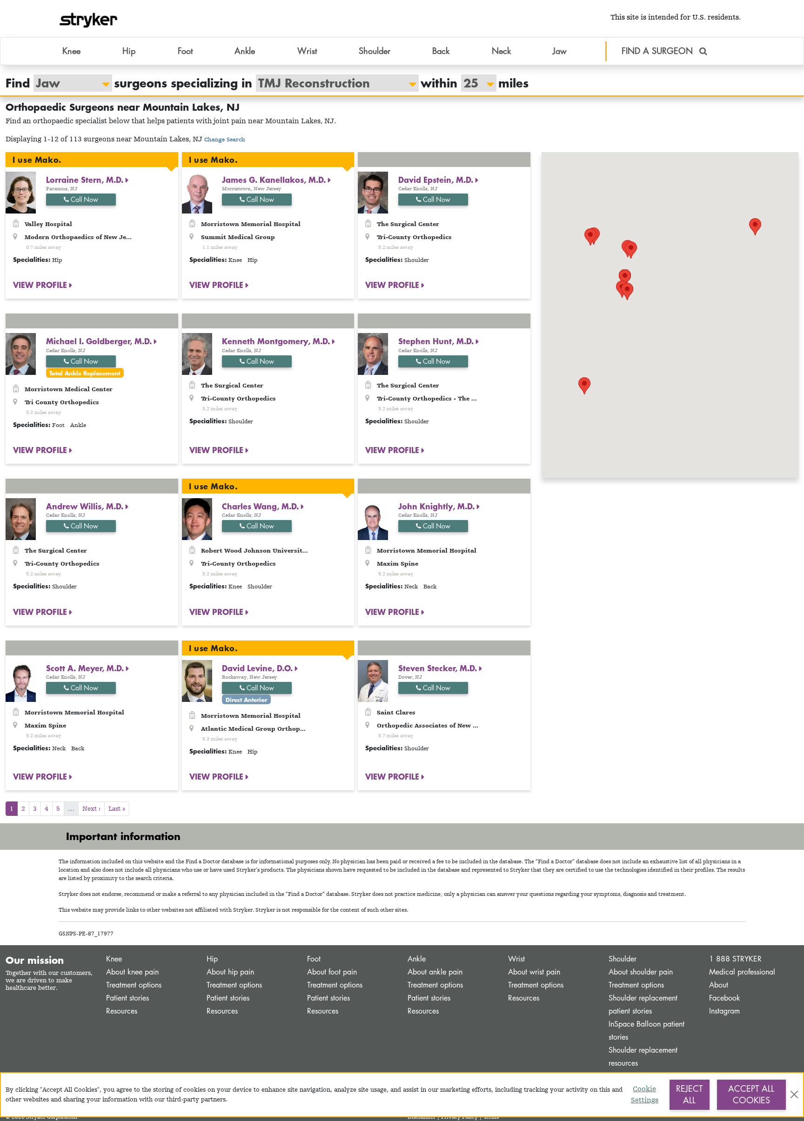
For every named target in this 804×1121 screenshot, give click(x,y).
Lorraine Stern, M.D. (86, 179)
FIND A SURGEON (659, 50)
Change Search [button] (224, 139)
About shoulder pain (641, 972)
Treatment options (133, 985)
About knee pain (132, 972)
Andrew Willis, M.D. (86, 506)
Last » (116, 808)
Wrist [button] (307, 50)
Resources (121, 1011)
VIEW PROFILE (41, 285)
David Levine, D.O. (258, 668)
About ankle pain (435, 972)
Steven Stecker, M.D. (438, 668)
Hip (212, 959)
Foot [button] (185, 50)
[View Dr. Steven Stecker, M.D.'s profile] (373, 679)
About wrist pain (534, 972)
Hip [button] (128, 50)
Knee (114, 959)
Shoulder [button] (374, 50)
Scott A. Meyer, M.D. (86, 668)
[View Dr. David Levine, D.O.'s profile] (197, 679)
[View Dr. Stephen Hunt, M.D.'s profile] (373, 353)
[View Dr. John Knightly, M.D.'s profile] (373, 518)
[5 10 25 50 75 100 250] (474, 83)
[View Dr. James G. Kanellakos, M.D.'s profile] (197, 191)
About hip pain (230, 972)
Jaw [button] (560, 50)
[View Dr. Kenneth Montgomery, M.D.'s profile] (197, 353)
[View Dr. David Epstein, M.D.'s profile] (373, 191)
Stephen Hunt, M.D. (437, 341)
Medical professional (742, 972)
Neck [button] (501, 50)
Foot (314, 959)
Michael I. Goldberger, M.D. (100, 341)
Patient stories (127, 998)
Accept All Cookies (751, 1094)
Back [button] (440, 50)
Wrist (516, 959)
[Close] (794, 1094)
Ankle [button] (244, 50)
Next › (91, 808)
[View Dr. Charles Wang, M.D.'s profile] (197, 518)
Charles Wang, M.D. (261, 506)
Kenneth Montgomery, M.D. (277, 341)
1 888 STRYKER (735, 959)
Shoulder (622, 959)
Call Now (83, 199)
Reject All (689, 1094)
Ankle (417, 959)
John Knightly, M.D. (437, 506)
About (718, 985)
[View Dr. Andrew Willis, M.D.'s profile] (21, 518)
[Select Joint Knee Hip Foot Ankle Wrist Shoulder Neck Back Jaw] (68, 83)
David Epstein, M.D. (437, 179)
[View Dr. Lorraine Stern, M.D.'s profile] (21, 191)
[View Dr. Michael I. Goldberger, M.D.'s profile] (21, 353)
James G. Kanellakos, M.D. (275, 179)
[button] (755, 226)
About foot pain (332, 972)
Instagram (724, 1011)
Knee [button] (71, 50)
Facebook (724, 998)
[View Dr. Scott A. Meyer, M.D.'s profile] (21, 679)
